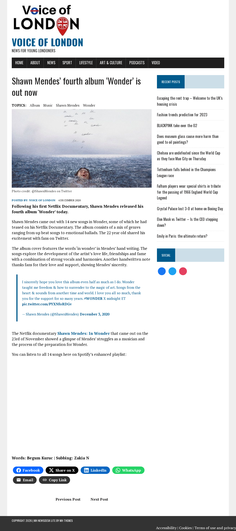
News (51, 62)
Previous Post (68, 499)
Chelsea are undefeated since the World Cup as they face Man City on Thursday (188, 156)
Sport (67, 62)
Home (19, 62)
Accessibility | (167, 527)
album (35, 105)
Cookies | (186, 527)
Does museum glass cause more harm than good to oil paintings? (187, 139)
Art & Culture (111, 62)
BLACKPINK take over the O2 (177, 125)
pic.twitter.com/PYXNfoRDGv (47, 304)
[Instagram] (183, 270)
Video (156, 62)
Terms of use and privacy (215, 527)
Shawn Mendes (68, 105)
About (35, 62)
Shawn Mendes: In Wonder (83, 333)
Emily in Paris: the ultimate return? (182, 236)
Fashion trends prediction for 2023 (182, 114)
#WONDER (93, 298)
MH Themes (66, 520)
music (48, 105)
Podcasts (137, 62)
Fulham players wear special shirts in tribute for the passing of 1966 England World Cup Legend (189, 192)
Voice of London (42, 200)
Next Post (99, 499)
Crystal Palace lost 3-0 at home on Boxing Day (190, 208)
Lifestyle (86, 62)
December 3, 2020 (94, 314)
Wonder (89, 105)
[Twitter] (172, 270)
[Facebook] (162, 270)
